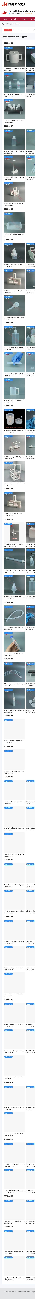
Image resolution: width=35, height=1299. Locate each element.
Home (5, 19)
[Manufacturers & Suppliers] (13, 3)
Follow (9, 30)
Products (15, 19)
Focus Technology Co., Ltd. (24, 1291)
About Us (24, 19)
